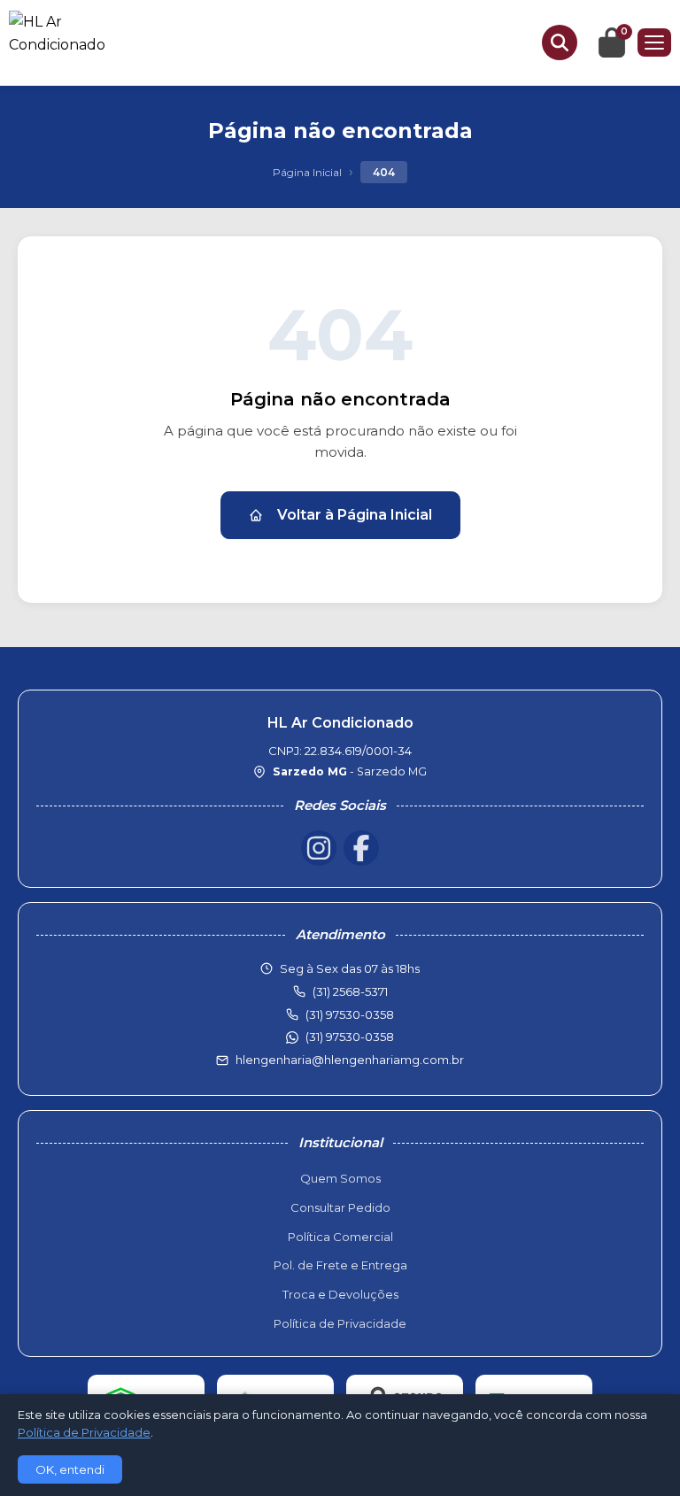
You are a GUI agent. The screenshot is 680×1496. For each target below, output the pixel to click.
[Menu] (654, 42)
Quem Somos (340, 1178)
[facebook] (361, 848)
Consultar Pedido (340, 1207)
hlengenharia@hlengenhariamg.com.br (350, 1060)
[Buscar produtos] (559, 42)
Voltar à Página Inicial (354, 514)
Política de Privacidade (340, 1323)
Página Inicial (307, 172)
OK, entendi (69, 1469)
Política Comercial (340, 1237)
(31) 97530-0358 (349, 1036)
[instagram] (318, 848)
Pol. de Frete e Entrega (340, 1265)
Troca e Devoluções (340, 1294)
